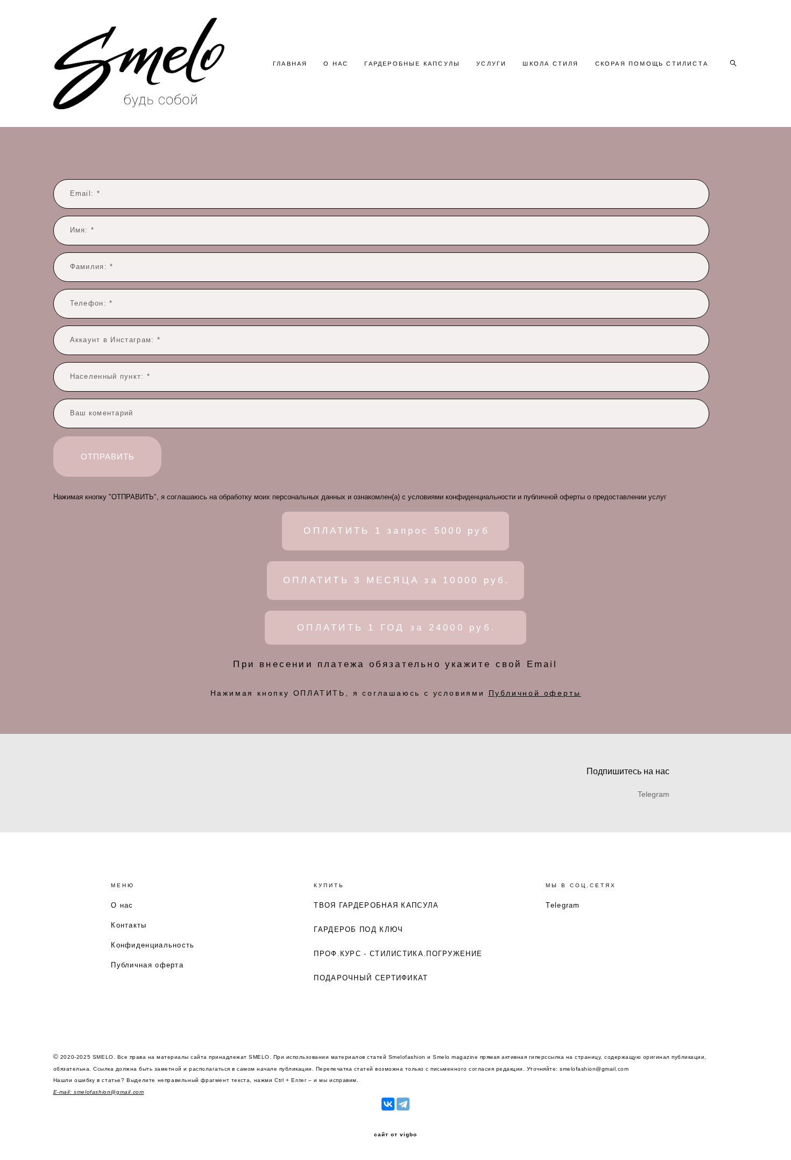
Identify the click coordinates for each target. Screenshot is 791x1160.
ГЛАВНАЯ (290, 63)
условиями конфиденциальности (461, 497)
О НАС (335, 63)
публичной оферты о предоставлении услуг (595, 497)
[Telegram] (403, 1104)
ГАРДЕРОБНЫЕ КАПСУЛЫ (412, 63)
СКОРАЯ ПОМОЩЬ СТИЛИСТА (651, 63)
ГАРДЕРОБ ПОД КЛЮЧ (358, 929)
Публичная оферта (147, 965)
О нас (122, 905)
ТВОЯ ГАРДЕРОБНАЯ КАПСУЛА (376, 905)
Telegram (563, 905)
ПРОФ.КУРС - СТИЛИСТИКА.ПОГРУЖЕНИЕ (398, 954)
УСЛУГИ (491, 63)
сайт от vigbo (395, 1134)
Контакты (128, 925)
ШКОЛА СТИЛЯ (550, 63)
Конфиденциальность (152, 945)
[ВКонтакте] (388, 1104)
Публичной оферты (535, 693)
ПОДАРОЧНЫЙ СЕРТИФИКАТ (371, 978)
